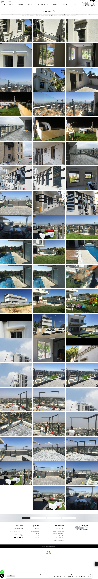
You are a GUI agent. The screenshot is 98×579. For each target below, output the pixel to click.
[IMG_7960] (16, 301)
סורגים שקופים (17, 14)
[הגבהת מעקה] (16, 80)
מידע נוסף (36, 526)
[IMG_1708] (82, 350)
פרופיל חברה (65, 4)
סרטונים (30, 4)
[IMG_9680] (82, 276)
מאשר (11, 575)
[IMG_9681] (82, 301)
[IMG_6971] (16, 424)
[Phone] (2, 575)
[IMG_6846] (82, 424)
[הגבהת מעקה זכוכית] (16, 104)
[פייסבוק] (4, 4)
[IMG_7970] (82, 252)
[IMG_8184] (49, 252)
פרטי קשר (19, 526)
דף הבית (76, 4)
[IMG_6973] (82, 449)
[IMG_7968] (49, 326)
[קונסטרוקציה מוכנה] (16, 203)
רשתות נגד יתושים (59, 537)
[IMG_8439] (16, 449)
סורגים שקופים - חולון (27, 16)
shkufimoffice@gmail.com (16, 532)
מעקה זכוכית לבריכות (58, 532)
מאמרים (20, 4)
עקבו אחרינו (19, 535)
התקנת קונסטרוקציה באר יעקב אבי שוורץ (32, 14)
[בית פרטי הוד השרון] (82, 30)
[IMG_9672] (49, 276)
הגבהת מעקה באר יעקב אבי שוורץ (79, 14)
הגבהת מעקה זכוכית (65, 14)
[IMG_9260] (82, 498)
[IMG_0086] (49, 350)
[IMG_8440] (82, 473)
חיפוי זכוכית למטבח (59, 541)
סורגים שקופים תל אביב (7, 14)
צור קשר (11, 4)
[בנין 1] (16, 350)
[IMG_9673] (16, 252)
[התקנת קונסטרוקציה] (49, 399)
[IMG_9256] (49, 498)
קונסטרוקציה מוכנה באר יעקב (69, 16)
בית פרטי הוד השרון (93, 14)
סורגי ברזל (61, 535)
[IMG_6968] (49, 449)
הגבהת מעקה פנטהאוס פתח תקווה (51, 14)
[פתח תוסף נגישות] (96, 564)
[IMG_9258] (16, 473)
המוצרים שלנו (53, 4)
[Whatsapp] (2, 572)
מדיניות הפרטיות (57, 576)
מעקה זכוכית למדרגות (58, 533)
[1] (82, 375)
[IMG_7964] (82, 326)
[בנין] (16, 375)
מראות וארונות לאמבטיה (58, 539)
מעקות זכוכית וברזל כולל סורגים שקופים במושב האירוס (47, 16)
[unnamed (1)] (49, 375)
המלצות (37, 533)
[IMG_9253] (49, 473)
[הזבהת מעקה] (16, 129)
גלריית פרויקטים (41, 4)
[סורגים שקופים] (49, 153)
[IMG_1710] (16, 326)
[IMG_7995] (49, 301)
